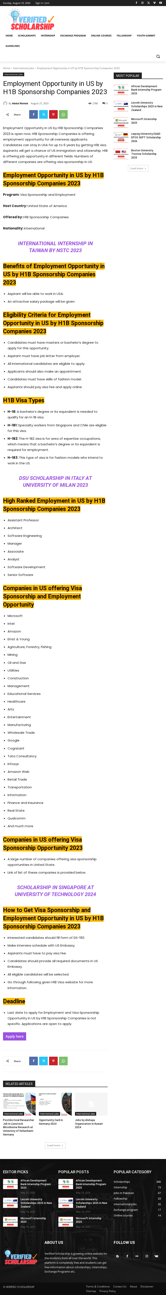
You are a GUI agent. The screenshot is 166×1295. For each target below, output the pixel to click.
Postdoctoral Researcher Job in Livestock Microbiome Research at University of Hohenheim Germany (18, 1127)
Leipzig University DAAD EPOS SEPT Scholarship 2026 (146, 137)
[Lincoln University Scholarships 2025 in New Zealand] (121, 106)
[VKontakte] (156, 1256)
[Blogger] (117, 1256)
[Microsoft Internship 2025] (121, 122)
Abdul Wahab (20, 103)
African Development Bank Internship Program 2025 (146, 90)
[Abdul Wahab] (6, 103)
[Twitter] (148, 3)
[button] (158, 56)
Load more (53, 1145)
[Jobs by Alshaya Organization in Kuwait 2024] (91, 1104)
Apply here (15, 1036)
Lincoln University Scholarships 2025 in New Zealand (147, 106)
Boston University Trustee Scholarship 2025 (143, 154)
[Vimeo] (154, 3)
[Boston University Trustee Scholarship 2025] (121, 154)
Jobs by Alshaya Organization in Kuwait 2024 (89, 1124)
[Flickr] (137, 1256)
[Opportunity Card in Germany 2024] (55, 1104)
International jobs (23, 68)
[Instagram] (142, 3)
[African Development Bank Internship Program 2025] (121, 90)
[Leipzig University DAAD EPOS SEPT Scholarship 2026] (121, 137)
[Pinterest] (53, 114)
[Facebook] (136, 3)
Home (6, 68)
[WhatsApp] (63, 114)
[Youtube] (160, 3)
